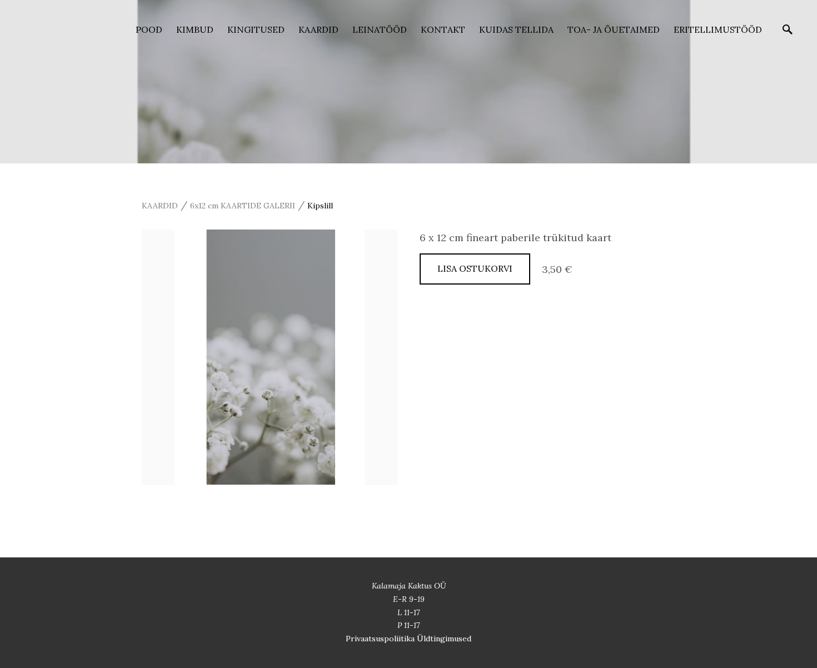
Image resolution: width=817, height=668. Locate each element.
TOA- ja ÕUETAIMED (613, 29)
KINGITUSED (256, 29)
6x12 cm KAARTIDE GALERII (242, 206)
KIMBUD (194, 29)
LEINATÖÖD (379, 29)
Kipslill (320, 206)
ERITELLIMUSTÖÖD (718, 29)
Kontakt (443, 29)
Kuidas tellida (516, 29)
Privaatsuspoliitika (381, 639)
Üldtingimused (444, 639)
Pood (149, 29)
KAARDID (318, 29)
